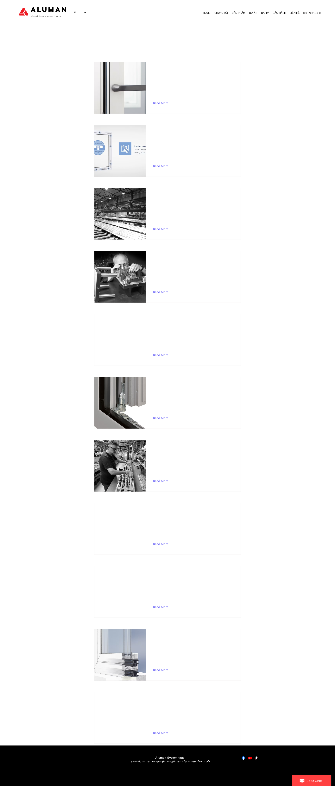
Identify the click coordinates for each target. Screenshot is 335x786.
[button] (163, 103)
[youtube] (250, 758)
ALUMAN (49, 9)
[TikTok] (256, 758)
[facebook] (243, 758)
